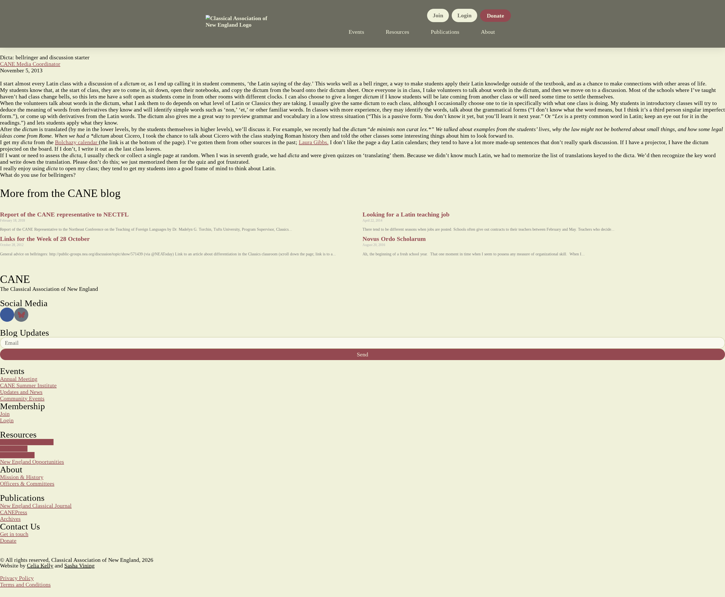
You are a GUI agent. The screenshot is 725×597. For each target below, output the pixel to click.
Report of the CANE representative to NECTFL (64, 214)
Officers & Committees (27, 483)
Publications (445, 32)
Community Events (22, 398)
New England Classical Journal (36, 506)
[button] (516, 31)
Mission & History (21, 477)
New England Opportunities (32, 462)
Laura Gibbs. (314, 142)
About (488, 32)
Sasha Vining (79, 565)
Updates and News (21, 392)
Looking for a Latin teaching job (405, 214)
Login (464, 15)
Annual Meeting (18, 379)
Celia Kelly (40, 565)
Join (438, 15)
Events (356, 32)
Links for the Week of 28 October (45, 238)
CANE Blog (13, 448)
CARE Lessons (17, 455)
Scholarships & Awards (27, 442)
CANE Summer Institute (28, 385)
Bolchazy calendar (77, 142)
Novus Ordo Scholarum (394, 238)
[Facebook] (7, 315)
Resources (397, 32)
